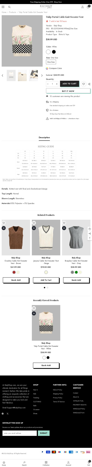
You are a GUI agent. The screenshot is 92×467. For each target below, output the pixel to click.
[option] (22, 41)
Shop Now (58, 2)
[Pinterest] (2, 413)
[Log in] (82, 7)
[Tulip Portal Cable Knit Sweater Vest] (46, 323)
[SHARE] (88, 84)
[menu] (3, 7)
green (76, 272)
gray (72, 272)
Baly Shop (58, 25)
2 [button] (47, 287)
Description (44, 137)
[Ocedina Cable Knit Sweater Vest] (16, 237)
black (48, 357)
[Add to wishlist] (83, 84)
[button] (2, 75)
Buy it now (68, 91)
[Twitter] (7, 413)
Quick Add (16, 280)
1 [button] (44, 287)
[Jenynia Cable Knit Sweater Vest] (46, 237)
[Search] (9, 7)
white (44, 357)
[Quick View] (4, 228)
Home (4, 12)
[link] (24, 463)
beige (18, 272)
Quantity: (50, 79)
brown (14, 272)
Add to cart (70, 83)
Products (12, 12)
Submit (43, 433)
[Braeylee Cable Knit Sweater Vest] (76, 237)
